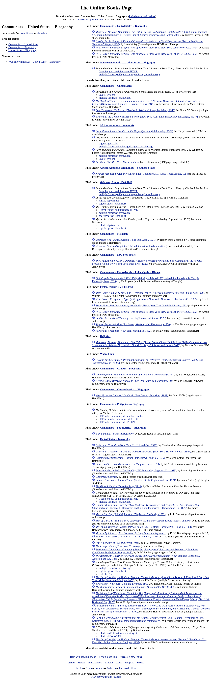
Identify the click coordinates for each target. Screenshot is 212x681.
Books (79, 668)
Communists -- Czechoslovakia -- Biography (124, 389)
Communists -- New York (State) (118, 254)
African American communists (117, 125)
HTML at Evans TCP (110, 636)
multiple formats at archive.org (115, 97)
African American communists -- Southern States (127, 167)
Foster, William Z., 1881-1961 (116, 286)
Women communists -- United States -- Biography (34, 61)
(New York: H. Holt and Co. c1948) (126, 445)
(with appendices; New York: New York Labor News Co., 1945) (146, 47)
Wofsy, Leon (107, 354)
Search (81, 662)
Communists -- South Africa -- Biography (123, 427)
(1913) (119, 486)
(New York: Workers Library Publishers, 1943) (135, 110)
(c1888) (135, 587)
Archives (111, 668)
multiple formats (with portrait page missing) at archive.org (129, 74)
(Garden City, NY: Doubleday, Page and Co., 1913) (136, 470)
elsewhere (42, 33)
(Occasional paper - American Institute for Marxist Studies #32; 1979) (150, 292)
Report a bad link (108, 656)
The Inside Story (127, 668)
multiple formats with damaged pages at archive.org (126, 146)
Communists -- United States (23, 44)
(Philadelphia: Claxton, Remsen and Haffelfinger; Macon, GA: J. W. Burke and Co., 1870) (151, 598)
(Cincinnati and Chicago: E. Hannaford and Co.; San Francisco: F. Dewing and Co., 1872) (146, 506)
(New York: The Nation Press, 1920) (147, 262)
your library (27, 33)
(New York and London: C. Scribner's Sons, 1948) (146, 102)
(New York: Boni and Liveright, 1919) (122, 583)
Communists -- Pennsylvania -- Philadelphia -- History (130, 272)
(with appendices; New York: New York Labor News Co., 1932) (146, 53)
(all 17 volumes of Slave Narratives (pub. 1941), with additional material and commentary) (148, 619)
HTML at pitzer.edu (109, 200)
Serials (140, 662)
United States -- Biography (22, 50)
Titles (119, 662)
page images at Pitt (108, 143)
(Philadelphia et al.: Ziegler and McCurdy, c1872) (130, 514)
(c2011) (135, 374)
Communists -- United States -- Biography (123, 26)
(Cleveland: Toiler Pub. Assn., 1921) (126, 239)
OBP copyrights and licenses (106, 676)
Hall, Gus (105, 336)
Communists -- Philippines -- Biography (122, 404)
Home (71, 662)
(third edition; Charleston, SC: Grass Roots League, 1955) (142, 173)
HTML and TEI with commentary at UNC (121, 633)
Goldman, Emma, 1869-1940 (116, 182)
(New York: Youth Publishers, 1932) (141, 305)
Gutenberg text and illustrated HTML (118, 71)
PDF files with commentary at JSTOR (119, 419)
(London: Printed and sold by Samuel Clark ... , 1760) (151, 608)
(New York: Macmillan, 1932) (123, 330)
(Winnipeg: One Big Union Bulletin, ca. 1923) (131, 318)
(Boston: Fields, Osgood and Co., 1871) (136, 480)
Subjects (129, 662)
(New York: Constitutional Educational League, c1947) (147, 116)
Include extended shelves (142, 16)
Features (99, 668)
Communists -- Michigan (114, 233)
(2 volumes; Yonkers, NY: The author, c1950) (133, 324)
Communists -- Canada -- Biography (120, 368)
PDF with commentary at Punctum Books (120, 416)
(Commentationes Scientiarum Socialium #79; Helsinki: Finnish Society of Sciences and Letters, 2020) (149, 33)
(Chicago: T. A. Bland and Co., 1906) (127, 536)
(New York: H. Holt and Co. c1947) (143, 451)
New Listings (95, 662)
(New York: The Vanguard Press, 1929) (128, 464)
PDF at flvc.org (107, 94)
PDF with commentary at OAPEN (117, 422)
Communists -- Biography (22, 47)
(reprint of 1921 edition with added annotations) (131, 246)
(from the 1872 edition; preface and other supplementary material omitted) (143, 520)
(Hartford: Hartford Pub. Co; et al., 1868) (144, 526)
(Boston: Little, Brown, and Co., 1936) (130, 457)
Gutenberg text (106, 574)
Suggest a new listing (131, 656)
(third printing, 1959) (134, 131)
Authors (109, 662)
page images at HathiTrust (112, 203)
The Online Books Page (106, 7)
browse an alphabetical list (90, 19)
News (89, 668)
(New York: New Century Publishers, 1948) (132, 395)
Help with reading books (83, 656)
